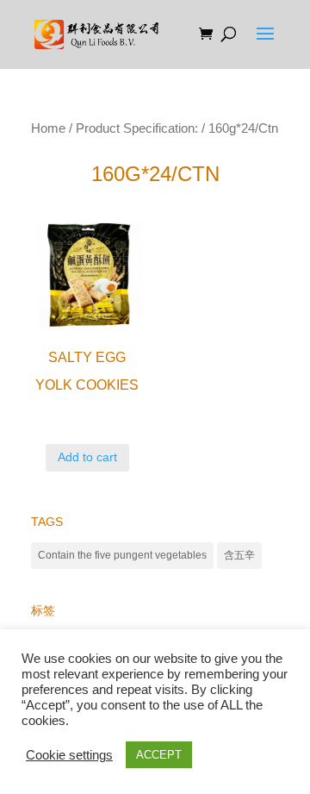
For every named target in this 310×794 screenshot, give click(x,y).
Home (48, 128)
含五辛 (239, 555)
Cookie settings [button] (69, 755)
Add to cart (87, 457)
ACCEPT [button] (159, 754)
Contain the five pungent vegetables (122, 555)
